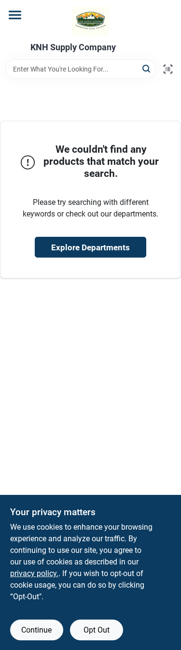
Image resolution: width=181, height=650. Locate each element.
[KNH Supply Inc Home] (90, 21)
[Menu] (15, 15)
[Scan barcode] (168, 69)
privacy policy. (34, 573)
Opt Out (97, 630)
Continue (36, 630)
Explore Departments (90, 247)
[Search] (147, 68)
